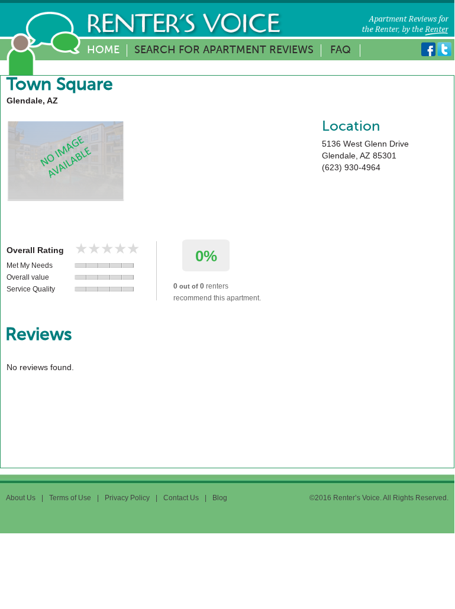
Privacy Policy (127, 498)
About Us (21, 498)
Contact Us (181, 498)
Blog (219, 498)
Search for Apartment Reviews (224, 50)
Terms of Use (70, 498)
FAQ (340, 50)
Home (103, 50)
